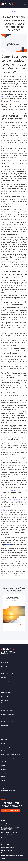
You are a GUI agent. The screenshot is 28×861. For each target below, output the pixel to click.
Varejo (3, 780)
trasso (3, 858)
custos (21, 325)
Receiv (24, 358)
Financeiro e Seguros (6, 747)
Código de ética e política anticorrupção (12, 855)
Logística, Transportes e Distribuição (10, 754)
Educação (3, 743)
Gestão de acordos (6, 692)
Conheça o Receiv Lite (7, 689)
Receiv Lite (4, 685)
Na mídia (3, 677)
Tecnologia (4, 773)
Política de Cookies (6, 850)
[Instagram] (2, 837)
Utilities (3, 776)
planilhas (4, 511)
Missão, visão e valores (7, 670)
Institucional (4, 703)
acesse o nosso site (18, 567)
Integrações (4, 725)
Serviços (3, 769)
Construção (4, 739)
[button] (25, 4)
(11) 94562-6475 (7, 829)
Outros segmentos (6, 784)
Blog (2, 788)
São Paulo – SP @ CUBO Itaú (8, 835)
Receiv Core (4, 662)
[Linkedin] (5, 837)
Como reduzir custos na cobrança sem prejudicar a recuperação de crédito (13, 599)
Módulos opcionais (6, 696)
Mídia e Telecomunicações (8, 758)
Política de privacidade (7, 847)
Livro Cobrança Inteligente (8, 681)
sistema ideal (16, 490)
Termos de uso (5, 853)
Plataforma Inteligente (14, 499)
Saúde (3, 765)
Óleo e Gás (4, 761)
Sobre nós (4, 666)
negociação (5, 96)
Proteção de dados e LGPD (8, 673)
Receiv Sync (4, 700)
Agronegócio (4, 736)
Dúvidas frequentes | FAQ (8, 790)
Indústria (3, 750)
